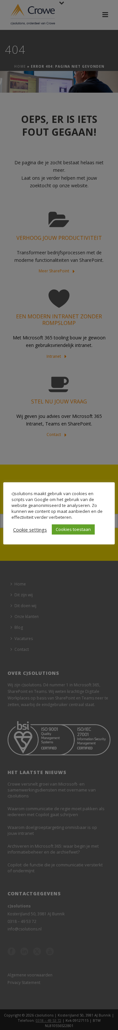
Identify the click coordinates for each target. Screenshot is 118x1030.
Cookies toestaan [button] (73, 529)
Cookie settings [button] (30, 530)
